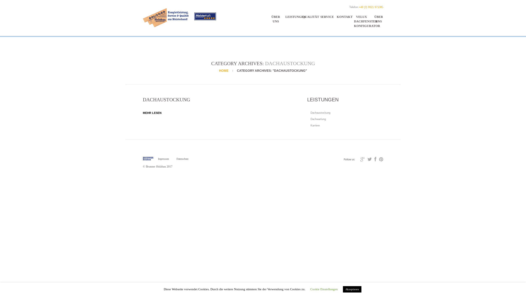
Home (223, 70)
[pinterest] (381, 159)
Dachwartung (318, 119)
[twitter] (369, 159)
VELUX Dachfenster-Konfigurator (361, 21)
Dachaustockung (320, 112)
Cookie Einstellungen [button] (324, 289)
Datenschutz (182, 158)
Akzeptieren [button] (352, 289)
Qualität (310, 16)
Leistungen (293, 16)
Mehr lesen (152, 112)
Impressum (163, 158)
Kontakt (344, 16)
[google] (362, 159)
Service (327, 16)
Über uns (275, 19)
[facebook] (375, 159)
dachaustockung (166, 99)
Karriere (315, 125)
